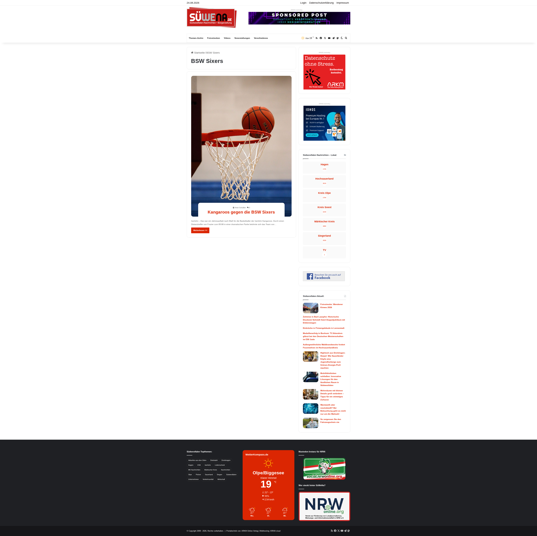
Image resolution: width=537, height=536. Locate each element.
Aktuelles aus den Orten (197, 460)
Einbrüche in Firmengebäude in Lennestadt (323, 328)
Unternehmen (193, 479)
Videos (227, 38)
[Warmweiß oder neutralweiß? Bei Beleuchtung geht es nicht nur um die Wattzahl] (310, 408)
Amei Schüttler (240, 208)
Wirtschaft (221, 479)
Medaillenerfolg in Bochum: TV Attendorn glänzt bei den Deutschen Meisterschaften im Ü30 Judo (323, 336)
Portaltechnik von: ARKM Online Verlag (242, 531)
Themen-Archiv (196, 38)
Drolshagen (226, 460)
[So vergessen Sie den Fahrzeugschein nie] (310, 423)
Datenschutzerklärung (321, 2)
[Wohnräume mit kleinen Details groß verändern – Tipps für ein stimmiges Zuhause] (310, 394)
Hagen (190, 465)
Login (303, 2)
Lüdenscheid (220, 465)
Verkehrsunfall (208, 479)
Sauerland (209, 475)
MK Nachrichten (194, 470)
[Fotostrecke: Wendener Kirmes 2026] (310, 308)
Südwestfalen (231, 475)
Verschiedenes (261, 38)
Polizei (198, 475)
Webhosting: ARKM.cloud (270, 531)
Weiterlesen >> (200, 230)
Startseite (199, 52)
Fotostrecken (213, 38)
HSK (199, 465)
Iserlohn (208, 465)
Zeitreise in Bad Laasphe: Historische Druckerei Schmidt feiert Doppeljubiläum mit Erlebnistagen (324, 320)
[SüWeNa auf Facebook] (324, 280)
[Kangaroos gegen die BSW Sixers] (241, 146)
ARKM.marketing (296, 10)
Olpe (190, 475)
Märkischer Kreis (210, 470)
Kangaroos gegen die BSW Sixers (241, 212)
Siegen (219, 475)
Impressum (342, 2)
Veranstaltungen (242, 38)
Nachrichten (225, 470)
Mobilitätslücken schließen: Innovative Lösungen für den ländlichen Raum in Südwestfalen (330, 379)
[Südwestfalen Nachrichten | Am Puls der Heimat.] (212, 17)
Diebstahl (214, 460)
